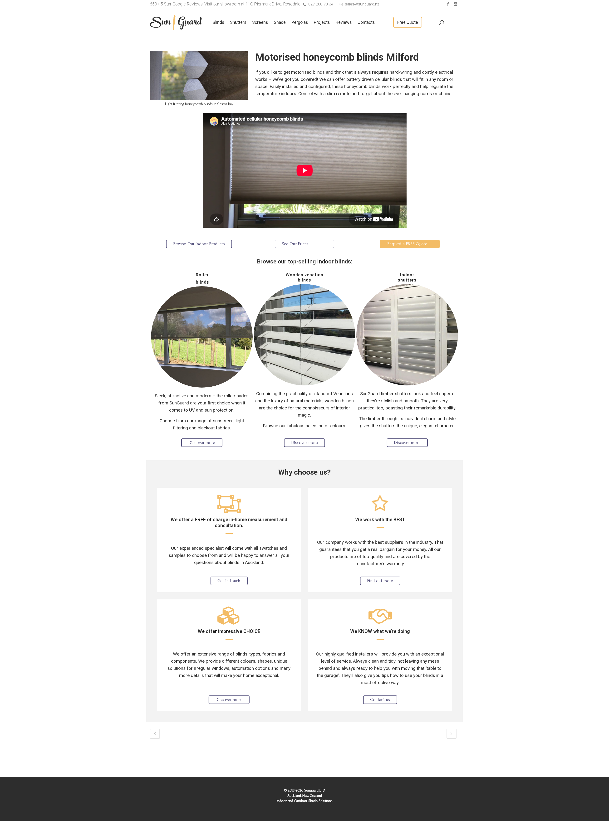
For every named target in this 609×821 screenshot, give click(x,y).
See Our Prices (295, 244)
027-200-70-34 (320, 4)
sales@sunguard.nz (362, 4)
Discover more (201, 442)
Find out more (380, 580)
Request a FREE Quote (407, 244)
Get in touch (228, 580)
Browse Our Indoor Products (199, 244)
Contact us (380, 699)
